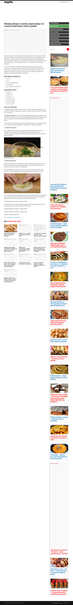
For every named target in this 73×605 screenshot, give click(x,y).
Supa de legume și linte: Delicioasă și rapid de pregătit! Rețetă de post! (58, 284)
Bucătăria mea (54, 38)
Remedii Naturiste (55, 44)
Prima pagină (55, 603)
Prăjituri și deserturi (56, 29)
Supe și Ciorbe (54, 32)
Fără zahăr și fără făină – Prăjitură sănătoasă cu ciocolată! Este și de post (58, 245)
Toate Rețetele (54, 23)
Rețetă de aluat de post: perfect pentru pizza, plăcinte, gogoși (57, 70)
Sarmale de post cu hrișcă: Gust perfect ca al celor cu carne (58, 437)
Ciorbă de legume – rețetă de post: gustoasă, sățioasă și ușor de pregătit (58, 225)
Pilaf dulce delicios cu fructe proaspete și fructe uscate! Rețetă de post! (58, 303)
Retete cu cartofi (17, 217)
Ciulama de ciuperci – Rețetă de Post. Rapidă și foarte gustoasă (58, 206)
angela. (8, 2)
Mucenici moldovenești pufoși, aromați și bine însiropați (9, 235)
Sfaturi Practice (55, 35)
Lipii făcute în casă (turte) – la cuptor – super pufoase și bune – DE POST (59, 551)
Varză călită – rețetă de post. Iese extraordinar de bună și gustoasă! (58, 456)
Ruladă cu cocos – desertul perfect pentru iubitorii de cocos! (25, 235)
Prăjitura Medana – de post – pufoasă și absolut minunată (59, 419)
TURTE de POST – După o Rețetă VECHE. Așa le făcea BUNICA (58, 377)
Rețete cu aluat (10, 217)
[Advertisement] (36, 14)
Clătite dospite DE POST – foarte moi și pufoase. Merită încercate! (58, 322)
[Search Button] (68, 49)
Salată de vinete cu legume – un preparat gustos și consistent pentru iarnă (58, 592)
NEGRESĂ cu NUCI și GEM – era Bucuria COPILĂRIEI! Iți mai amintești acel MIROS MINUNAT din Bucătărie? (59, 398)
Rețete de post (54, 26)
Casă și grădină (54, 41)
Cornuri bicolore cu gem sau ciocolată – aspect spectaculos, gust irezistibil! (40, 235)
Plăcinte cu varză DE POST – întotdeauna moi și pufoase (58, 358)
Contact (64, 603)
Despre (60, 603)
